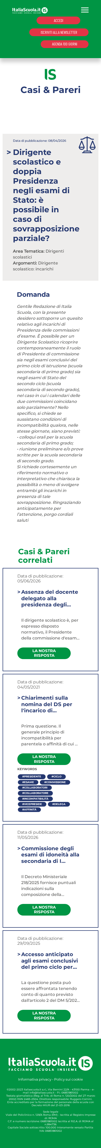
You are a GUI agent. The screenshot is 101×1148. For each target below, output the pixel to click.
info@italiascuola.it (42, 1092)
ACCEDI (58, 20)
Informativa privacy (34, 1079)
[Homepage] (30, 9)
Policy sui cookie (68, 1079)
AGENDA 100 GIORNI (64, 44)
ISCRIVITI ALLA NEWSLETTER (59, 32)
